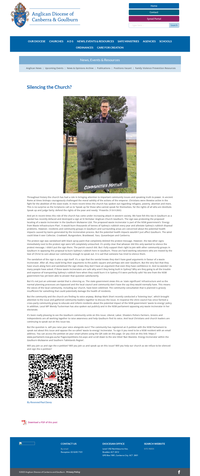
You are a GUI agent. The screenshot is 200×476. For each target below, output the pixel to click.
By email (64, 448)
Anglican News (34, 68)
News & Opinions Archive (80, 68)
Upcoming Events (54, 68)
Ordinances (84, 47)
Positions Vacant (123, 68)
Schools (165, 41)
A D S (70, 41)
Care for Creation (110, 47)
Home (154, 5)
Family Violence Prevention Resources (155, 68)
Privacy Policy (73, 472)
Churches (56, 41)
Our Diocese (36, 41)
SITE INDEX (149, 448)
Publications (103, 68)
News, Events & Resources (95, 41)
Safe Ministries (128, 41)
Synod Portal (154, 18)
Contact (154, 12)
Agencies (149, 41)
